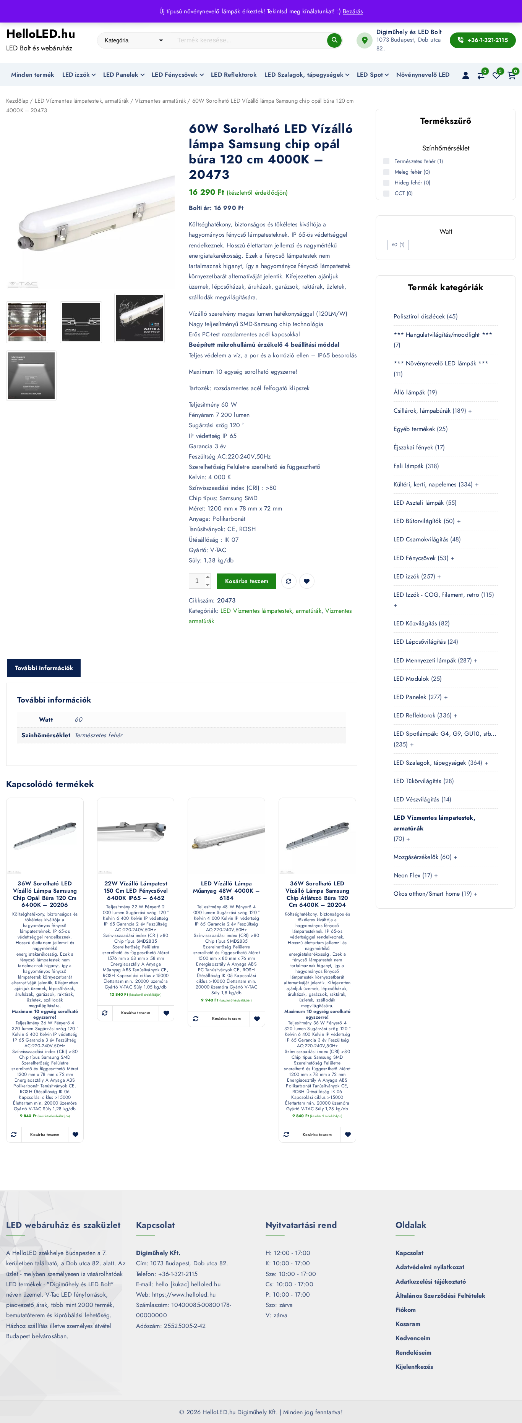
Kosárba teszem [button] (44, 1134)
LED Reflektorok (233, 74)
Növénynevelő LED (423, 74)
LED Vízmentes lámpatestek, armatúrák (82, 101)
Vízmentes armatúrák (160, 101)
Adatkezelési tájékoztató (431, 1281)
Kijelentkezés (414, 1366)
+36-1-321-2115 (486, 40)
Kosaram (408, 1324)
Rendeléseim (414, 1352)
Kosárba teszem (246, 581)
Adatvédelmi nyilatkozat (430, 1267)
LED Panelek (121, 74)
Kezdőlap (17, 101)
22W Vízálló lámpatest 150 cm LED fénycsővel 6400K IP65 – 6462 (136, 890)
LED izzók (76, 74)
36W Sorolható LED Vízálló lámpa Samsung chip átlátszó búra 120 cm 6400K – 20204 (317, 894)
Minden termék (32, 74)
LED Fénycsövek (175, 74)
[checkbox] (398, 245)
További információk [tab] (44, 668)
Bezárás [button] (353, 11)
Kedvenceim (413, 1338)
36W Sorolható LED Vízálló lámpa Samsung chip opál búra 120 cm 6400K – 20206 (45, 894)
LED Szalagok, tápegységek (304, 74)
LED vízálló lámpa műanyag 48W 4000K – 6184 (226, 890)
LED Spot (370, 74)
